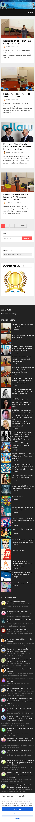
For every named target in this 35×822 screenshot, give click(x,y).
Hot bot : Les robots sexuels (22, 708)
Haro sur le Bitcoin (17, 497)
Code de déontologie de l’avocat (22, 583)
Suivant (23, 226)
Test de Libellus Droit (21, 612)
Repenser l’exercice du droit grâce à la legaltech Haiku (17, 42)
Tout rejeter (18, 818)
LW (9, 46)
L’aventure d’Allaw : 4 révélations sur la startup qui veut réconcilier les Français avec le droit (17, 146)
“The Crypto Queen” (18, 551)
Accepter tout (17, 809)
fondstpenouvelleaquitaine (15, 760)
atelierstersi (11, 728)
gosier (9, 708)
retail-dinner (11, 785)
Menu (31, 12)
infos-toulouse (12, 750)
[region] (17, 807)
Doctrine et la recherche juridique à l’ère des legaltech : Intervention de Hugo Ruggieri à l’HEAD (23, 370)
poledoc (9, 773)
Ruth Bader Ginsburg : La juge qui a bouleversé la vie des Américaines (20, 762)
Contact (22, 602)
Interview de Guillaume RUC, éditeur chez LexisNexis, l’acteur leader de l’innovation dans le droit (20, 718)
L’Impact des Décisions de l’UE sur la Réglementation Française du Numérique (22, 456)
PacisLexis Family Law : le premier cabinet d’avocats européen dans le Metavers (23, 520)
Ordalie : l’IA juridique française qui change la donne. (16, 95)
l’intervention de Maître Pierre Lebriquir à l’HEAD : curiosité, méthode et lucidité (15, 197)
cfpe (8, 716)
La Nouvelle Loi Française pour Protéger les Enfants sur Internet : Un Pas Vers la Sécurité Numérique (22, 466)
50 (16, 226)
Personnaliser (17, 814)
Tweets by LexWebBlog (8, 314)
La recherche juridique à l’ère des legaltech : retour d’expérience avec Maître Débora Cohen (22, 380)
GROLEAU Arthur (12, 602)
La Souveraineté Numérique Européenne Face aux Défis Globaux (20, 445)
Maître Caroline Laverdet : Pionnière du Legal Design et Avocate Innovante (21, 423)
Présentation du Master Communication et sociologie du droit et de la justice (22, 563)
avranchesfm (11, 738)
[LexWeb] (17, 6)
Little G (9, 689)
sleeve (9, 679)
